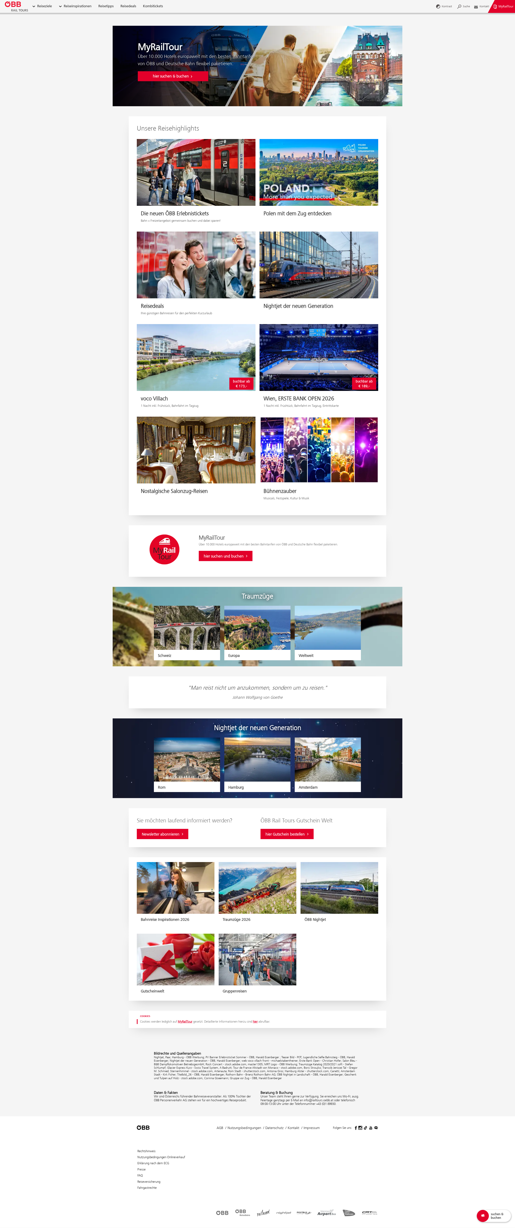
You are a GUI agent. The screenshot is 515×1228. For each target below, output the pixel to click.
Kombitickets (153, 6)
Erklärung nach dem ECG (153, 1163)
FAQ (140, 1175)
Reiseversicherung (148, 1182)
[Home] (16, 6)
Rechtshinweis (146, 1151)
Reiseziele (44, 6)
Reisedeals (128, 6)
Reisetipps (106, 6)
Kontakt (293, 1128)
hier (255, 1021)
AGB (220, 1128)
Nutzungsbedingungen (244, 1128)
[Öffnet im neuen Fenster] (355, 1128)
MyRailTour (185, 1021)
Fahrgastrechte (147, 1188)
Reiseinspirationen (78, 6)
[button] (33, 6)
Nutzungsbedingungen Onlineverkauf (161, 1157)
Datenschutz (274, 1128)
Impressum (312, 1128)
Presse (141, 1169)
